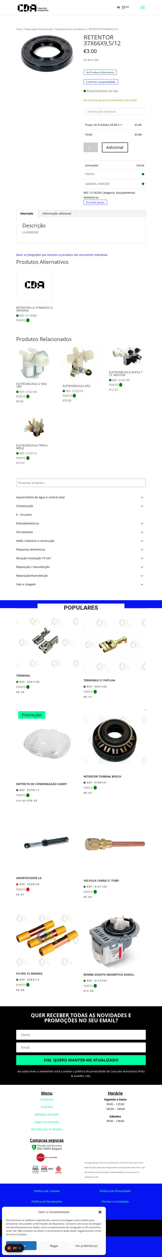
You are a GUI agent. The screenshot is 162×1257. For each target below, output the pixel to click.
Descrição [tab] (26, 213)
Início (19, 29)
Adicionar (115, 147)
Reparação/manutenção (39, 29)
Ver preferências (86, 1246)
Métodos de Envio (46, 1114)
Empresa (47, 1107)
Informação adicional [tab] (56, 213)
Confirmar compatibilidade (101, 81)
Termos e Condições (115, 1201)
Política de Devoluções (46, 1201)
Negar (54, 1246)
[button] (100, 1212)
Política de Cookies (47, 1191)
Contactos (46, 1099)
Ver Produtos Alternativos (100, 72)
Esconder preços (95, 202)
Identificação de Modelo (47, 1129)
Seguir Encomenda (46, 1122)
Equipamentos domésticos (71, 29)
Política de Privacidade (115, 1191)
